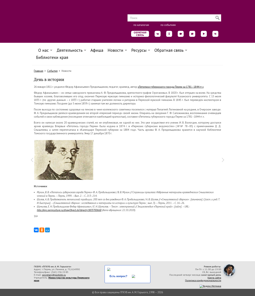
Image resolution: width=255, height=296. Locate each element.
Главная (38, 71)
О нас (42, 50)
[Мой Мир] (47, 230)
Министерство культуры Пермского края (61, 279)
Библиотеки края (52, 57)
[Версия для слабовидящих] (215, 34)
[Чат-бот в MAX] (192, 34)
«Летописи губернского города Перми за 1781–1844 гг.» (171, 87)
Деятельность (69, 50)
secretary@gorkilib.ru (54, 274)
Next (223, 160)
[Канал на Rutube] (204, 34)
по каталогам (141, 25)
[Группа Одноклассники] (169, 34)
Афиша (96, 50)
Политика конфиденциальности (203, 280)
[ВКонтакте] (36, 230)
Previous (32, 160)
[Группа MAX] (181, 34)
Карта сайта (214, 277)
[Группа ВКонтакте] (158, 34)
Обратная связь (140, 34)
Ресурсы (138, 50)
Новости (115, 50)
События (52, 71)
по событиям (168, 25)
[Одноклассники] (41, 230)
